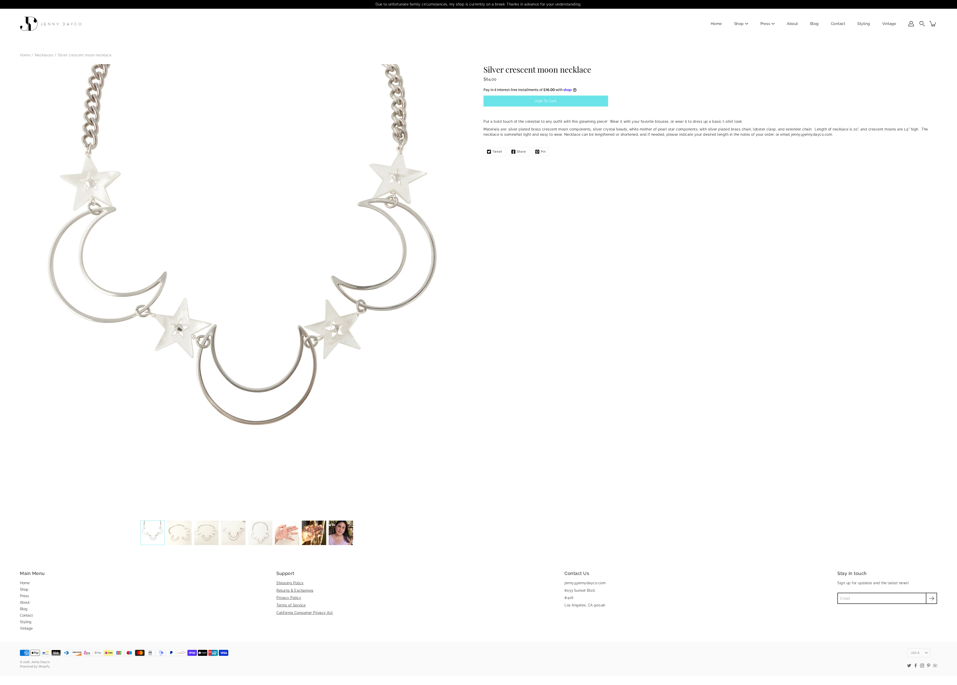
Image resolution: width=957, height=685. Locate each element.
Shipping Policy (290, 583)
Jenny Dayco (40, 662)
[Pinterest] (929, 666)
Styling (863, 23)
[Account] (911, 24)
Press (765, 23)
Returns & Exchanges (295, 590)
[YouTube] (935, 666)
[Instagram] (922, 666)
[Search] (922, 24)
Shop (739, 23)
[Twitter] (909, 666)
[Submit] (931, 598)
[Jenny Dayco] (51, 23)
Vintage (889, 23)
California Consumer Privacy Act (304, 613)
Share (521, 151)
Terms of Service (291, 605)
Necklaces (44, 55)
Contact (838, 23)
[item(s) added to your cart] (933, 24)
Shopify (44, 666)
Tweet (497, 151)
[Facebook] (916, 666)
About (792, 23)
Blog (814, 23)
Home (716, 23)
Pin (543, 151)
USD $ (915, 653)
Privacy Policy (288, 598)
